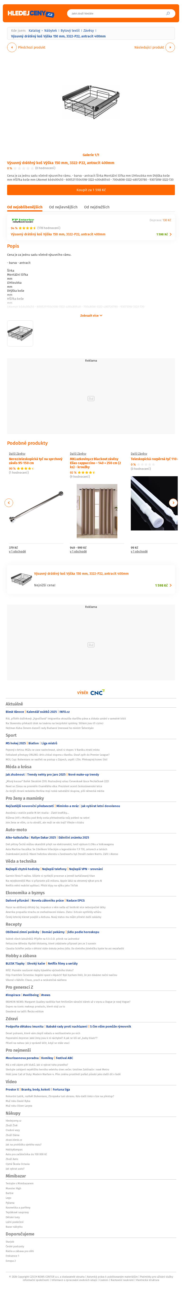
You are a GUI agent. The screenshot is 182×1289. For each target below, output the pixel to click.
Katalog (34, 30)
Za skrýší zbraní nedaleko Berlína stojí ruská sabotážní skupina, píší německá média (55, 791)
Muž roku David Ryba (18, 1101)
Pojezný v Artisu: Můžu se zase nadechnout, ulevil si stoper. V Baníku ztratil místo (53, 750)
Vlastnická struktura (147, 1280)
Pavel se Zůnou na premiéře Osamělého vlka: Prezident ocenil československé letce (54, 786)
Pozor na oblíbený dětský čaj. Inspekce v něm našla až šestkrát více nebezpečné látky (55, 907)
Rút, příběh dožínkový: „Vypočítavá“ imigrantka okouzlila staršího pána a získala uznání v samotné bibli (66, 718)
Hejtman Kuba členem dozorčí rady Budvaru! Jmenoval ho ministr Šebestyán (50, 728)
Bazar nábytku (14, 1227)
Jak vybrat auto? (15, 1169)
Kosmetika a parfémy (18, 1207)
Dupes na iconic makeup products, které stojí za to (35, 1006)
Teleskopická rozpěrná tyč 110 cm (156, 458)
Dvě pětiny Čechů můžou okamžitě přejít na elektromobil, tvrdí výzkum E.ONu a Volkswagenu (60, 844)
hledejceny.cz (13, 1121)
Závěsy (88, 30)
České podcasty (15, 1246)
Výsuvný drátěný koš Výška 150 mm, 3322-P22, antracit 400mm (60, 163)
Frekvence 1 (12, 1256)
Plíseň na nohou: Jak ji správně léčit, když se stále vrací (37, 1043)
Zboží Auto (12, 1159)
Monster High (13, 1188)
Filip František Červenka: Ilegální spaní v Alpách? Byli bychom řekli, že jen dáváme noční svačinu (61, 975)
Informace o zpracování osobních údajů (74, 1280)
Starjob (10, 1242)
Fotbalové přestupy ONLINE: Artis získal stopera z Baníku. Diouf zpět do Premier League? (57, 755)
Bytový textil (70, 30)
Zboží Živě (12, 1125)
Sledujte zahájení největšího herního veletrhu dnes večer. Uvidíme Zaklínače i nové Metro (57, 1069)
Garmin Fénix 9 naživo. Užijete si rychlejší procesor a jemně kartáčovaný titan (50, 876)
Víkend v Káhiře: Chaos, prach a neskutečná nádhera (36, 980)
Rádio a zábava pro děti (20, 1251)
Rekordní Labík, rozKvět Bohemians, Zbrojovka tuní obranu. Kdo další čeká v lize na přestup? (60, 1096)
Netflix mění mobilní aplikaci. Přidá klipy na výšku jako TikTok (42, 885)
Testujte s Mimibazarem (19, 1183)
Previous (9, 503)
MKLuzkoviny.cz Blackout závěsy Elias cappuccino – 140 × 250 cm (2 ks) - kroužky (95, 462)
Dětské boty (13, 1217)
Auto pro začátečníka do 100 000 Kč (26, 1154)
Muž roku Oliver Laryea (19, 1106)
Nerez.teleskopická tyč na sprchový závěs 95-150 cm (35, 460)
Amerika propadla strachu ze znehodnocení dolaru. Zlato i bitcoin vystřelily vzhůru (53, 912)
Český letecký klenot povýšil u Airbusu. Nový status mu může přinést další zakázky (53, 917)
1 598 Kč (162, 234)
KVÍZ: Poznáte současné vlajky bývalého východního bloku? (39, 970)
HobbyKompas (14, 1149)
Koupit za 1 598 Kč (91, 189)
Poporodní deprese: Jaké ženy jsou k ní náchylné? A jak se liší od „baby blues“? (51, 1038)
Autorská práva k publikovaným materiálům (112, 1277)
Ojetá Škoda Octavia (18, 1164)
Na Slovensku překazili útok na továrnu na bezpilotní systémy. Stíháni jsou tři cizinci (54, 723)
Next (173, 503)
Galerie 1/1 (91, 155)
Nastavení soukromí (122, 1280)
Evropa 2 (11, 1261)
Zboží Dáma (12, 1135)
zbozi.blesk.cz (14, 1140)
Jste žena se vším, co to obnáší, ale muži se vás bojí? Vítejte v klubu (45, 822)
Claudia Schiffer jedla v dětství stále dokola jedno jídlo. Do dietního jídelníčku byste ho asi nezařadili (65, 948)
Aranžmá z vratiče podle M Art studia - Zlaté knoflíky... (37, 813)
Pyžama (10, 1203)
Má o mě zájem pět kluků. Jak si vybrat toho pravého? (37, 1065)
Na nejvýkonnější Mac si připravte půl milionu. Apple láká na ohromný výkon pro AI (54, 881)
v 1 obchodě (17, 552)
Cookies (103, 1280)
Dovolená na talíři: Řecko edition (25, 1011)
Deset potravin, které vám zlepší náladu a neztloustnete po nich (43, 1033)
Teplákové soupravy (17, 1212)
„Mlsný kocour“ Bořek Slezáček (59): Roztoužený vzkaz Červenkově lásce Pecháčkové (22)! (57, 781)
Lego (8, 1198)
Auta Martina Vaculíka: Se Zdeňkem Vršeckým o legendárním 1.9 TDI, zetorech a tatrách (56, 849)
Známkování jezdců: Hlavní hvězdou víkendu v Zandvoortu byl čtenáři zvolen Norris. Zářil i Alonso (62, 854)
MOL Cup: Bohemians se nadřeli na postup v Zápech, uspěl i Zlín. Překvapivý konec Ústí (56, 759)
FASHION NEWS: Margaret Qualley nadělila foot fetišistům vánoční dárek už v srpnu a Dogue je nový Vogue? (68, 1002)
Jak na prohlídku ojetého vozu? (23, 1144)
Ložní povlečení (14, 1222)
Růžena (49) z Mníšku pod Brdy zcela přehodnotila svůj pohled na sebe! (48, 818)
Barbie (10, 1193)
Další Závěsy (17, 454)
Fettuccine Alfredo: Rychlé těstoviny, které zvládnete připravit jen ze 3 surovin (51, 943)
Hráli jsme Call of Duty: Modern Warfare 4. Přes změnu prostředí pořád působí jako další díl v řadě (63, 1074)
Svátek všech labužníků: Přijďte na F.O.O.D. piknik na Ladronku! (42, 939)
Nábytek (50, 30)
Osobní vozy (13, 1130)
